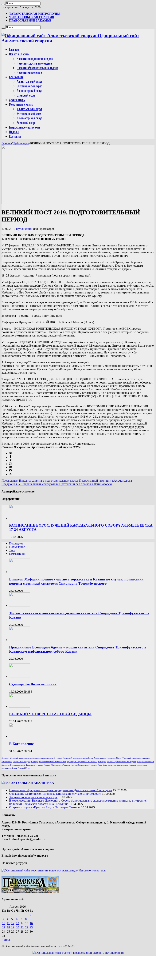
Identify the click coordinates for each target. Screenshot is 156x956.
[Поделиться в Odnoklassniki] (10, 457)
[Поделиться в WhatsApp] (10, 463)
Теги (12, 550)
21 (22, 927)
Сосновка (112, 765)
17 (3, 927)
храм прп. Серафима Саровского (82, 761)
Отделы (14, 131)
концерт (34, 761)
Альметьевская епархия (30, 758)
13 (17, 923)
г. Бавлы (39, 765)
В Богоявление (21, 744)
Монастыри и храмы (21, 104)
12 (12, 923)
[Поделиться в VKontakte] (10, 453)
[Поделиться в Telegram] (10, 460)
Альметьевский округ (29, 81)
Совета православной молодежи (121, 761)
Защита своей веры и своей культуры (33, 797)
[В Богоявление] (19, 736)
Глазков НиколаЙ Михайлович (52, 761)
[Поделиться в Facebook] (10, 470)
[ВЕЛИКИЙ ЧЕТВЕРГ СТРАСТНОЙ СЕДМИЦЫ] (19, 706)
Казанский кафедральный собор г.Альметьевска (84, 758)
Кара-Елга (102, 765)
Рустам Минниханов (53, 765)
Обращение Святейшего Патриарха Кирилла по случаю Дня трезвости (55, 793)
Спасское (67, 765)
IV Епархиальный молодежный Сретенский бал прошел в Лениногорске (57, 484)
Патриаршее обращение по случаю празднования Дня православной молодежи (60, 790)
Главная (14, 49)
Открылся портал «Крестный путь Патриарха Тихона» (44, 807)
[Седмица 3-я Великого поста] (19, 676)
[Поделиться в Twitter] (10, 474)
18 (8, 927)
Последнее (16, 543)
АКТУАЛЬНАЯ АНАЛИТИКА (32, 782)
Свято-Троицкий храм (126, 758)
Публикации (21, 143)
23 (31, 927)
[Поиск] (3, 4)
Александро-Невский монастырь (132, 765)
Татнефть (102, 761)
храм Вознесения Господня (84, 765)
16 (31, 923)
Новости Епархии (19, 54)
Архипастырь (17, 100)
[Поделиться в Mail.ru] (10, 467)
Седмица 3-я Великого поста (33, 684)
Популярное (17, 546)
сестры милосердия (21, 761)
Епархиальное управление (24, 127)
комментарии (17, 553)
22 (26, 927)
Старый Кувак (24, 768)
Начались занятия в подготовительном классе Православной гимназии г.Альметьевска (67, 480)
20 (17, 927)
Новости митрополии (29, 72)
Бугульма (57, 758)
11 (8, 923)
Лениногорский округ (29, 90)
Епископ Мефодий (10, 758)
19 (12, 927)
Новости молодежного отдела (35, 58)
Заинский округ (26, 95)
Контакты (15, 136)
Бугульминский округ (29, 86)
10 (3, 923)
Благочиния (16, 77)
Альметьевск (47, 758)
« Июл (6, 939)
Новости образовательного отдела (37, 68)
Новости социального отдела (34, 63)
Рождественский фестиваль (22, 765)
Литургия (111, 758)
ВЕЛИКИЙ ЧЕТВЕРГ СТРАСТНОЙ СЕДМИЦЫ (50, 714)
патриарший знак (9, 768)
